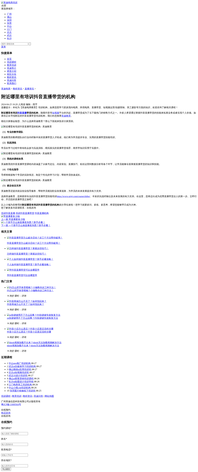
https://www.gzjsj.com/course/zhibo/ (73, 196)
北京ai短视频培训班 (19, 372)
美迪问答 (11, 80)
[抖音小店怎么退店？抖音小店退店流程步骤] (30, 329)
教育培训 (11, 65)
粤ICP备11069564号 (11, 404)
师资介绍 (11, 71)
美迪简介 (11, 68)
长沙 (9, 38)
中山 (9, 26)
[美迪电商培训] (9, 2)
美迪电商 (5, 88)
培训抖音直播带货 (25, 213)
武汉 (9, 35)
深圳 (9, 20)
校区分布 (11, 74)
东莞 (9, 23)
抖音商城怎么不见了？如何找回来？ (25, 304)
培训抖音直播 (8, 213)
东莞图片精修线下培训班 (23, 390)
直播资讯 (29, 88)
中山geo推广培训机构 (20, 363)
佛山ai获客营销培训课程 (21, 378)
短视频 (55, 113)
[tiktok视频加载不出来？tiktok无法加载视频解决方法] (34, 342)
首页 (9, 59)
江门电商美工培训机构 (20, 384)
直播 (24, 113)
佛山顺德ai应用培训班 (20, 369)
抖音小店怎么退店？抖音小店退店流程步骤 (29, 332)
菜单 (3, 47)
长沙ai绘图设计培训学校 (21, 381)
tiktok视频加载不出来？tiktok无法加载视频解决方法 (33, 345)
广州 (9, 14)
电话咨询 (5, 413)
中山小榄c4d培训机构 (20, 387)
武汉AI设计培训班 (18, 375)
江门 (9, 29)
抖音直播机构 (42, 213)
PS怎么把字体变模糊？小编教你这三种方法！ (30, 290)
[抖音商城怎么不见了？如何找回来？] (26, 301)
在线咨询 (31, 208)
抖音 (19, 113)
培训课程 (11, 62)
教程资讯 (11, 77)
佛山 (9, 17)
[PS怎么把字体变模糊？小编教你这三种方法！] (31, 287)
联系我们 (11, 83)
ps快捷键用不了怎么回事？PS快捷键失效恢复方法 (32, 318)
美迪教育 (66, 116)
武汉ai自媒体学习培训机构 (22, 366)
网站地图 (49, 396)
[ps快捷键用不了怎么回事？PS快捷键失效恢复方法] (33, 315)
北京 (9, 32)
